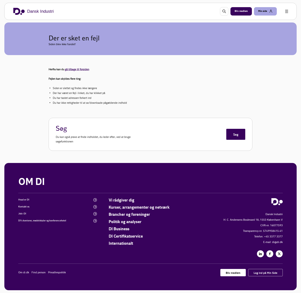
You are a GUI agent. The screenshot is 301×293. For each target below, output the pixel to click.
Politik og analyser (125, 221)
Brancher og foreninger (129, 214)
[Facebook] (269, 253)
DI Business (119, 229)
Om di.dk (23, 272)
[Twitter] (279, 253)
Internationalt (121, 243)
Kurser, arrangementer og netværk (139, 207)
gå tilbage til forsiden (77, 69)
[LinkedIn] (260, 253)
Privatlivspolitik (57, 272)
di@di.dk (277, 242)
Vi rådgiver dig (121, 200)
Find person (39, 272)
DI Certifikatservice (126, 236)
